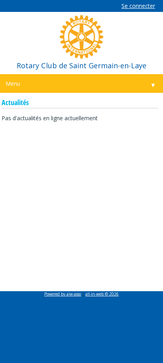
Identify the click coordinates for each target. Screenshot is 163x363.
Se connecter (138, 6)
